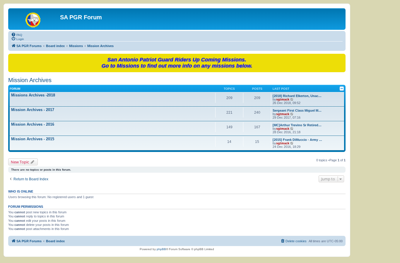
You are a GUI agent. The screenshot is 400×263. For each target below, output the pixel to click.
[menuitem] (16, 34)
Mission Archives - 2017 (32, 110)
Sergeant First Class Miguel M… (297, 110)
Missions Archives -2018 (33, 95)
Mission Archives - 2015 (32, 139)
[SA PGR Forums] (35, 19)
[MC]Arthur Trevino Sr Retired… (297, 125)
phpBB (161, 249)
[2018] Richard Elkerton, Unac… (297, 96)
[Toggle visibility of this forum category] (341, 88)
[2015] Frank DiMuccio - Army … (297, 139)
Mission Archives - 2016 (32, 124)
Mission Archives (30, 80)
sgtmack (282, 99)
